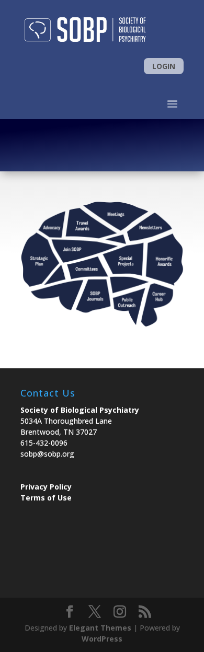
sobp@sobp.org (47, 454)
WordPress (102, 639)
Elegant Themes (100, 628)
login (163, 66)
